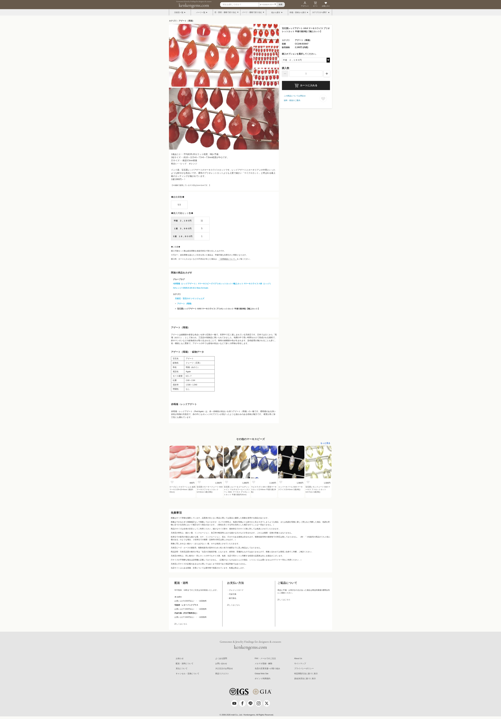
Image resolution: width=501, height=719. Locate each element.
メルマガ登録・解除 (263, 663)
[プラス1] (327, 73)
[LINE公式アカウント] (250, 703)
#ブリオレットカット (222, 283)
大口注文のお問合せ (224, 668)
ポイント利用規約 (262, 678)
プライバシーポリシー (304, 668)
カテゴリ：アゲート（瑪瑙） (181, 21)
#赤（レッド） (265, 283)
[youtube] (234, 703)
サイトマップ (300, 663)
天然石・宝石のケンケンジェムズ (189, 298)
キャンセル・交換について (187, 673)
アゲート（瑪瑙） (185, 303)
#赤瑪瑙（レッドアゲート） (185, 283)
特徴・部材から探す (298, 12)
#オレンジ (177, 288)
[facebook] (242, 703)
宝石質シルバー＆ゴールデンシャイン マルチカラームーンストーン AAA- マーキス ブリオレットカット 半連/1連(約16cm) (237, 491)
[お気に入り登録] (323, 98)
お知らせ (180, 658)
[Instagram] (258, 703)
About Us (298, 658)
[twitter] (266, 703)
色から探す (275, 12)
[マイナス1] (285, 73)
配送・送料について (184, 663)
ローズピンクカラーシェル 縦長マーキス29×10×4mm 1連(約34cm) (182, 489)
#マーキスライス (251, 283)
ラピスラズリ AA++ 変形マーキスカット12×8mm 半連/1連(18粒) (264, 489)
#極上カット (237, 283)
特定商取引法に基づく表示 (306, 673)
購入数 (285, 68)
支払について (181, 668)
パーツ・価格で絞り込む (252, 12)
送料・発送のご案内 (292, 100)
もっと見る (325, 443)
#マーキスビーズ (205, 283)
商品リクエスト (222, 673)
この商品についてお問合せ (295, 96)
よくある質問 (221, 658)
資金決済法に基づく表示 (305, 678)
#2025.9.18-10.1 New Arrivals (195, 288)
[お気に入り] (172, 482)
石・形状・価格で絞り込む (225, 12)
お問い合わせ (221, 663)
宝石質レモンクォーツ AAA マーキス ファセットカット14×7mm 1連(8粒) (317, 489)
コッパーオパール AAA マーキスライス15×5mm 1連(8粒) (290, 488)
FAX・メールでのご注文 (265, 658)
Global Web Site (261, 673)
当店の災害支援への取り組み (267, 668)
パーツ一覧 (200, 12)
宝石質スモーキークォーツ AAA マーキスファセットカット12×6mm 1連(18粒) (209, 489)
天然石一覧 (178, 12)
